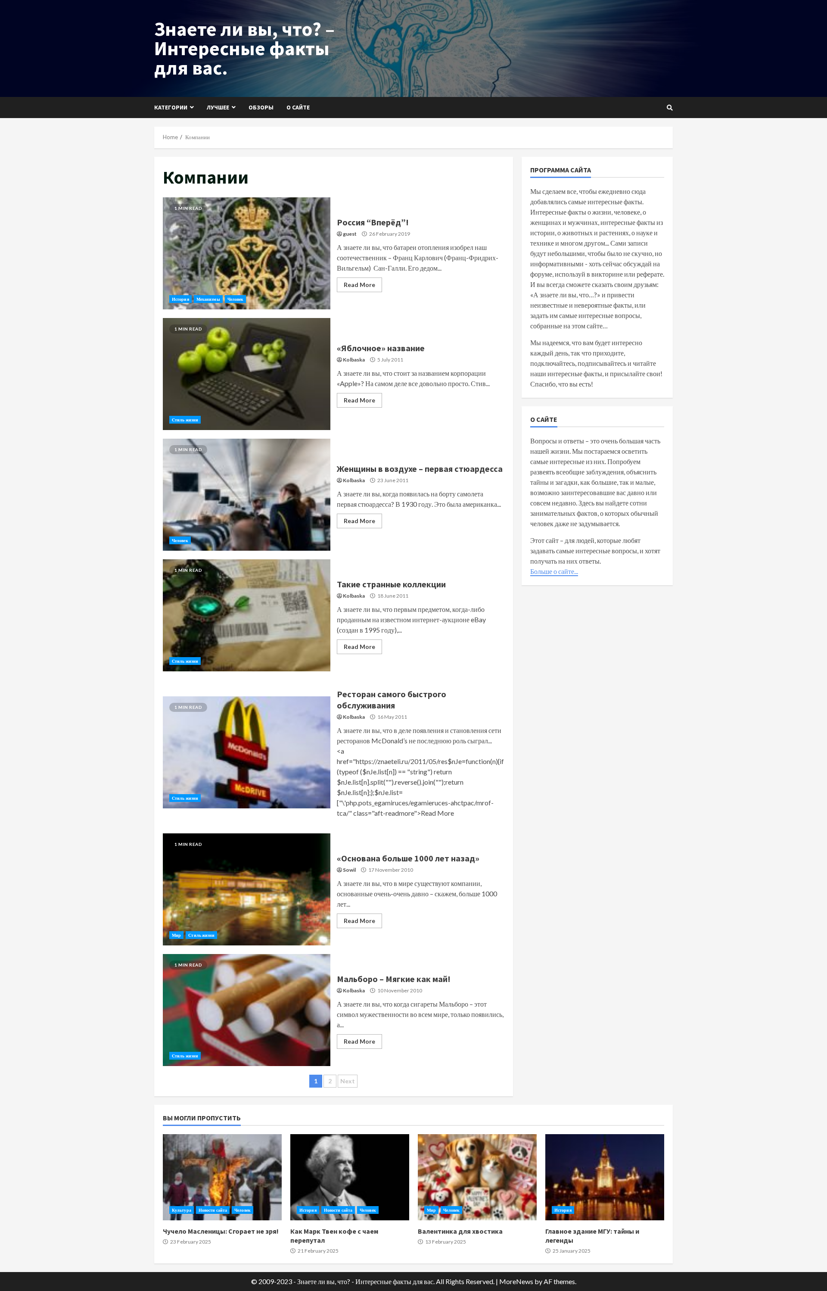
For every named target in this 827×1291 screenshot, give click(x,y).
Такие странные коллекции (246, 615)
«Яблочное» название (246, 374)
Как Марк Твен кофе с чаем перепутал (349, 1177)
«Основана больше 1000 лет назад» (246, 889)
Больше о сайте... (554, 571)
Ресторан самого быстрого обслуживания (246, 752)
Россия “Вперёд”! (246, 253)
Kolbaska (354, 359)
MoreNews (516, 1281)
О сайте (298, 107)
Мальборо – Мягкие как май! (246, 1010)
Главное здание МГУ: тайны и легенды (604, 1177)
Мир (176, 935)
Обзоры (261, 107)
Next (347, 1081)
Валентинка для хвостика (477, 1177)
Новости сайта (213, 1210)
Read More (359, 284)
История (180, 299)
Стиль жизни (185, 419)
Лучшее (218, 107)
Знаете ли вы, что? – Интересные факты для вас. (244, 48)
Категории (170, 107)
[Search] (670, 108)
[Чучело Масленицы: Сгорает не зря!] (222, 1177)
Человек (235, 299)
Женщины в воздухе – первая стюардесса (246, 495)
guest (350, 234)
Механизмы (208, 299)
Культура (181, 1210)
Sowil (349, 870)
